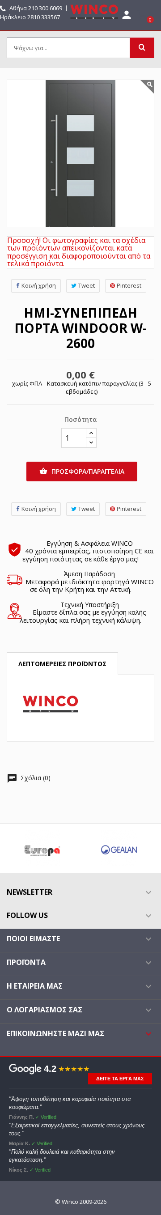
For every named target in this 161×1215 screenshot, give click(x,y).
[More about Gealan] (118, 848)
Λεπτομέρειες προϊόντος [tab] (62, 663)
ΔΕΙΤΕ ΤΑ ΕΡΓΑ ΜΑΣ (120, 1078)
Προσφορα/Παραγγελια (81, 471)
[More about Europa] (42, 848)
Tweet (86, 285)
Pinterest (129, 285)
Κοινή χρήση (38, 285)
